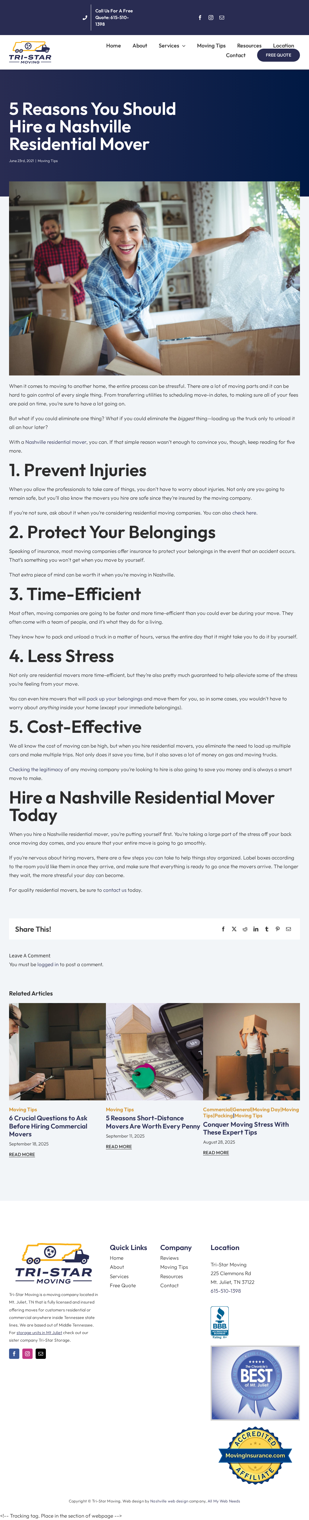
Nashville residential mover (55, 442)
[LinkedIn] (255, 929)
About (117, 1267)
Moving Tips (48, 160)
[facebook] (200, 17)
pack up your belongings (114, 698)
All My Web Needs (224, 1501)
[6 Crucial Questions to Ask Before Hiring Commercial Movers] (57, 1007)
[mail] (221, 17)
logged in (48, 964)
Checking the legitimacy (36, 769)
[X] (234, 929)
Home (116, 1258)
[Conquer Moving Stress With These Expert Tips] (251, 1007)
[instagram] (211, 17)
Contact (169, 1285)
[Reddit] (245, 929)
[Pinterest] (277, 929)
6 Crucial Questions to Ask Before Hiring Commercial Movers (48, 1126)
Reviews (169, 1258)
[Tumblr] (266, 929)
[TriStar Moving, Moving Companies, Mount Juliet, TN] (220, 1323)
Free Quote (123, 1285)
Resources (171, 1276)
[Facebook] (223, 929)
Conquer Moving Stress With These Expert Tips (246, 1128)
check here (244, 512)
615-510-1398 (226, 1291)
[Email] (288, 929)
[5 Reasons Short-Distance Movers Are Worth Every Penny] (154, 1007)
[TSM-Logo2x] (30, 44)
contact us (114, 890)
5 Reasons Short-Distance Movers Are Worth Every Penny (153, 1122)
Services (119, 1276)
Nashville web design (169, 1501)
